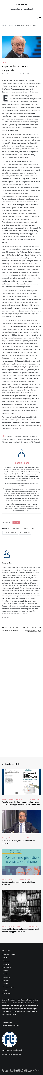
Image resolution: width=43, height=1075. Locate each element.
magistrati (16, 528)
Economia (11, 926)
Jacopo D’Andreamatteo (10, 1025)
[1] (40, 426)
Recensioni (18, 799)
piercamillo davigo (10, 532)
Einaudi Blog (21, 5)
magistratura (29, 528)
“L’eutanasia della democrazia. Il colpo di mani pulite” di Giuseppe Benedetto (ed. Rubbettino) (21, 803)
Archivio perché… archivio (11, 629)
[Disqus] (21, 664)
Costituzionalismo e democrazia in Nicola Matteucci (18, 883)
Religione (6, 980)
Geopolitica (7, 967)
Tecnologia (7, 993)
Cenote (4, 1071)
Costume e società (10, 954)
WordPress (27, 1071)
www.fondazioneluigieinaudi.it (12, 1050)
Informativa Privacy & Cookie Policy (11, 1054)
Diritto (4, 62)
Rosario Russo (7, 74)
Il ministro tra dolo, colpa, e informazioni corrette (18, 842)
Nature (6, 970)
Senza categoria (9, 987)
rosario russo (25, 532)
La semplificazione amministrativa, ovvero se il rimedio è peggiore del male (20, 930)
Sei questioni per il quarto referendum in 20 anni (32, 630)
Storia (5, 990)
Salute (6, 984)
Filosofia (10, 879)
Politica (10, 799)
